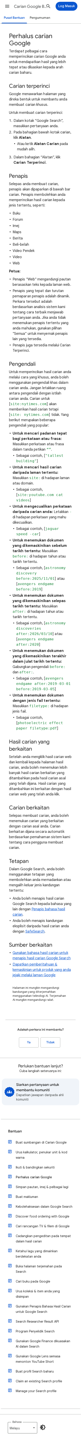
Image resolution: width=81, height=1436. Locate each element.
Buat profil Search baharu (35, 1371)
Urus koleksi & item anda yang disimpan (38, 1294)
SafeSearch (35, 931)
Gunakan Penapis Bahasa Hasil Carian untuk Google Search (43, 1309)
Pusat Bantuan (14, 18)
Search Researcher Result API (37, 1322)
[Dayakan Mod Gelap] (42, 1427)
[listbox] (22, 1428)
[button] (7, 6)
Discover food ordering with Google (42, 1216)
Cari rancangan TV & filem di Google (43, 1226)
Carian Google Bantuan (30, 6)
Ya (29, 1042)
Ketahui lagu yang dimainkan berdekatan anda (37, 1253)
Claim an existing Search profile (39, 1381)
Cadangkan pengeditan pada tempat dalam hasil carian (43, 1238)
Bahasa (17, 1422)
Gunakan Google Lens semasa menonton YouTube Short (38, 1359)
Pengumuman (40, 18)
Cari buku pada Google (33, 1281)
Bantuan (15, 1131)
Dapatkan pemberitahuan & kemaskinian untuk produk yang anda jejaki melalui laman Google (42, 969)
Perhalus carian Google (34, 1177)
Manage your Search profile (36, 1391)
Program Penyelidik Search (35, 1331)
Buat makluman (27, 1197)
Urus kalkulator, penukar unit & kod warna (41, 1155)
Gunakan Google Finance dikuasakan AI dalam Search (43, 1343)
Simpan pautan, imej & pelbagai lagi (42, 1187)
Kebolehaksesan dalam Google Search (44, 1207)
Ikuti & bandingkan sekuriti (35, 1167)
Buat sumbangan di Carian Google (41, 1142)
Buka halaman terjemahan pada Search (39, 1269)
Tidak (50, 1042)
